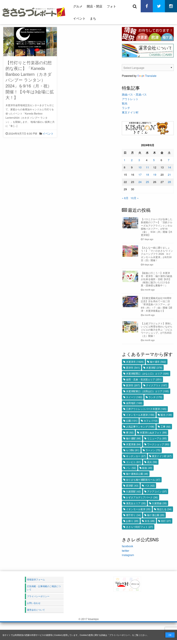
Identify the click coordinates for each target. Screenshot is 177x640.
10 (140, 167)
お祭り (132, 521)
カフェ (150, 420)
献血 (147, 468)
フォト (111, 6)
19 (154, 175)
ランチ (126, 108)
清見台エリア (136, 503)
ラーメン (153, 450)
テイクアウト (156, 385)
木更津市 (135, 361)
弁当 (150, 521)
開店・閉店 (94, 6)
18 (147, 175)
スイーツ (134, 397)
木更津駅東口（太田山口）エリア (147, 391)
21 (169, 175)
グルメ (77, 6)
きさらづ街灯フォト (139, 526)
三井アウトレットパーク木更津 (146, 409)
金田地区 (134, 403)
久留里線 (159, 503)
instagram (128, 555)
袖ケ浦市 (158, 361)
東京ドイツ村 (130, 112)
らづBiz (132, 450)
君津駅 (132, 485)
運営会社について (36, 609)
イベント (79, 18)
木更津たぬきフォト (153, 432)
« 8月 (125, 198)
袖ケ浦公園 (155, 515)
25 (147, 182)
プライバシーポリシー (119, 634)
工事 (166, 426)
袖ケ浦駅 (133, 438)
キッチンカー (136, 456)
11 (147, 167)
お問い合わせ (33, 603)
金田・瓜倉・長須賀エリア (144, 379)
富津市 (133, 385)
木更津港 (133, 444)
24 (140, 182)
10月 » (135, 198)
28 (169, 182)
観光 (124, 103)
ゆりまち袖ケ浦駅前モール (143, 479)
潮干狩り (133, 515)
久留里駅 (133, 491)
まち (93, 18)
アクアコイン (157, 491)
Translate (150, 76)
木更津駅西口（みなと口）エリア (147, 373)
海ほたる (164, 509)
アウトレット (130, 99)
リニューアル (157, 438)
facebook (127, 546)
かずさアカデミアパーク (142, 497)
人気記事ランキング (140, 426)
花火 (152, 462)
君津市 (133, 367)
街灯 (166, 521)
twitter (125, 551)
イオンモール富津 (138, 509)
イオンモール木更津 (140, 414)
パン (131, 468)
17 (140, 175)
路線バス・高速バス (134, 94)
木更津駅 (154, 367)
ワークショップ (158, 444)
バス (150, 485)
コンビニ (133, 462)
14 (169, 167)
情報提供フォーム (36, 579)
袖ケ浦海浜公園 (137, 473)
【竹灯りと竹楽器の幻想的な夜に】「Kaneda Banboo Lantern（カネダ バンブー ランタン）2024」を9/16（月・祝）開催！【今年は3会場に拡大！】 (30, 79)
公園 (131, 420)
